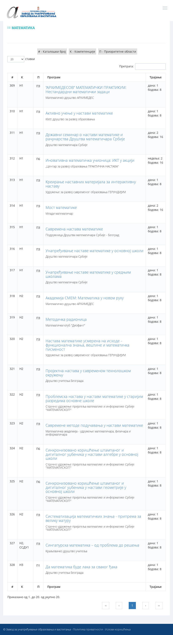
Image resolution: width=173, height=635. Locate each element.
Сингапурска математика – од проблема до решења (92, 545)
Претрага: (126, 66)
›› (159, 605)
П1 (38, 565)
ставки (29, 59)
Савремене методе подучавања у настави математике (94, 425)
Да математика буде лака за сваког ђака (81, 566)
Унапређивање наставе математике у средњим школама (88, 274)
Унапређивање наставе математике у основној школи (94, 250)
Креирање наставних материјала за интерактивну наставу (91, 183)
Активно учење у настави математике (79, 113)
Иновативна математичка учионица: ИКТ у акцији (90, 160)
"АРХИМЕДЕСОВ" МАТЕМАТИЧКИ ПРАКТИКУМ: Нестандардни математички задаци (86, 89)
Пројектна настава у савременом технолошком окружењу (88, 372)
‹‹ (106, 605)
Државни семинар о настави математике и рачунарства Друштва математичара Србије (85, 136)
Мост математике (61, 207)
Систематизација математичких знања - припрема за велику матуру (93, 518)
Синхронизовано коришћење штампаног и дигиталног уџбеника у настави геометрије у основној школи (86, 487)
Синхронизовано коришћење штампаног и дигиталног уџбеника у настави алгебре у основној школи (92, 454)
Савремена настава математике (74, 228)
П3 (38, 86)
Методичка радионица (66, 319)
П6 (38, 159)
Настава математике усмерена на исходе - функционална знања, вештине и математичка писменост (87, 345)
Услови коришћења (118, 629)
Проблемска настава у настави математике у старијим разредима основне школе (94, 398)
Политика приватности (88, 629)
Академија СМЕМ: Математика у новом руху (85, 297)
